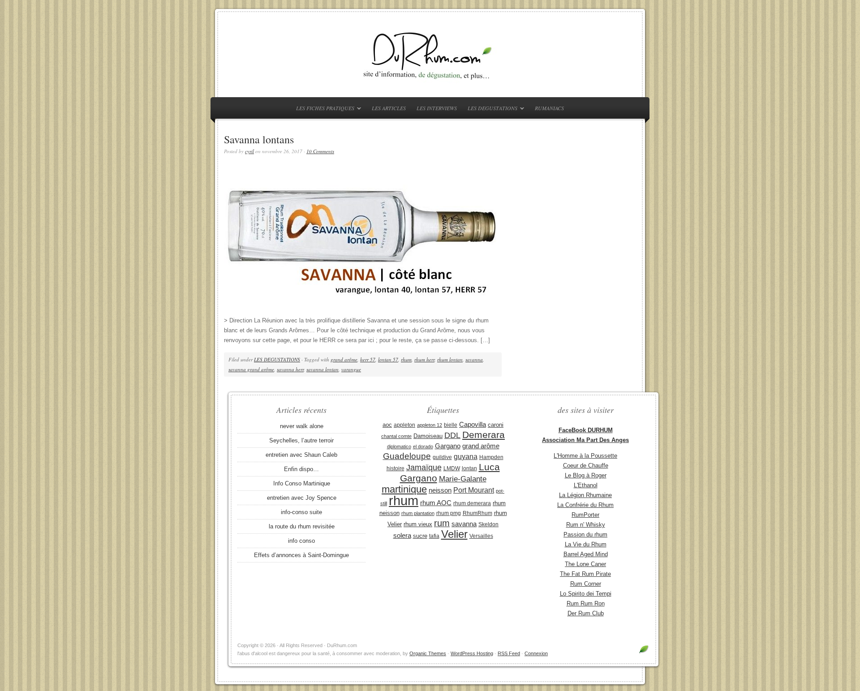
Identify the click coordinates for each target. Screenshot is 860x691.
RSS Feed (509, 653)
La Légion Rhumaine (585, 495)
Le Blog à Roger (585, 475)
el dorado (423, 446)
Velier (454, 534)
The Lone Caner (585, 564)
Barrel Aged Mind (585, 554)
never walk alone (301, 426)
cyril (249, 151)
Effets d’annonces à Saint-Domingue (301, 555)
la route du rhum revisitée (302, 526)
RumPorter (585, 514)
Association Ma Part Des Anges (585, 440)
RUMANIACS (549, 108)
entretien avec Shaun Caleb (301, 454)
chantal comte (396, 436)
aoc (387, 424)
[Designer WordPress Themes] (643, 652)
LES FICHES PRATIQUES (323, 109)
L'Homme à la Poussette (585, 455)
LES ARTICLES (389, 108)
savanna (474, 359)
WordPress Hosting (472, 653)
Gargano (447, 446)
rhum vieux (418, 524)
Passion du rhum (585, 534)
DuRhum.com (430, 54)
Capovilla (472, 424)
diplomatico (399, 446)
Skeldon (488, 524)
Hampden (491, 457)
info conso (301, 540)
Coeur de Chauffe (585, 465)
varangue (351, 369)
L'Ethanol (586, 485)
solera (402, 535)
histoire (395, 468)
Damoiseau (428, 436)
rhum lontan (450, 359)
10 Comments (320, 151)
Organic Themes (427, 653)
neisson (440, 490)
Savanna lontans (259, 139)
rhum (406, 359)
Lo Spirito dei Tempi (585, 593)
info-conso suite (301, 512)
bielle (450, 425)
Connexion (536, 653)
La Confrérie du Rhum (585, 505)
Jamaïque (424, 467)
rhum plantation (417, 513)
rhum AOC (436, 502)
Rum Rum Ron (586, 603)
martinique (404, 489)
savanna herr (290, 369)
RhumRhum (477, 513)
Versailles (481, 536)
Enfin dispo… (301, 469)
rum (442, 523)
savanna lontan (322, 369)
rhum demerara (472, 503)
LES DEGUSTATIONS (490, 109)
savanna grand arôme (251, 369)
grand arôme (344, 359)
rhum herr (424, 359)
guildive (442, 457)
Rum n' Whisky (585, 524)
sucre (420, 535)
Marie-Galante (462, 479)
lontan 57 (388, 359)
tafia (434, 536)
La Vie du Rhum (585, 544)
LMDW (451, 468)
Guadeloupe (407, 456)
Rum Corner (585, 583)
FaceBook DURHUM (586, 430)
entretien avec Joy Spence (301, 497)
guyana (465, 456)
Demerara (483, 434)
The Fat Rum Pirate (585, 574)
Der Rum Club (586, 613)
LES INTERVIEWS (437, 108)
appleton (404, 425)
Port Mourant (473, 490)
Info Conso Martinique (301, 483)
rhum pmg (448, 513)
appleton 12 (429, 425)
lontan (469, 468)
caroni (495, 424)
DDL (452, 435)
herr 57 (367, 359)
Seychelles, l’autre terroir (301, 440)
